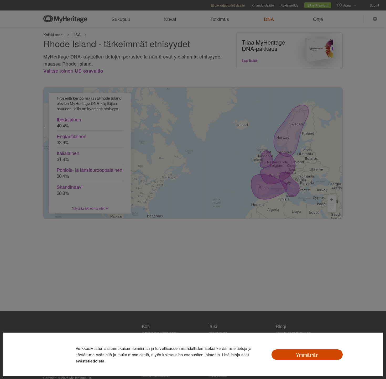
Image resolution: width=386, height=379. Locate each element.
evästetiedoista (90, 361)
